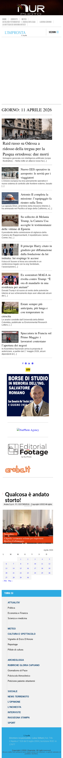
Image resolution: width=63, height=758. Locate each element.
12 (49, 564)
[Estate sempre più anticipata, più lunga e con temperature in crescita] (10, 313)
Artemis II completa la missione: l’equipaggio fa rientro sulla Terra (36, 198)
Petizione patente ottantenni (21, 681)
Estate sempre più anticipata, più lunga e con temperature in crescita (25, 310)
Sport (11, 723)
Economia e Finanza (18, 613)
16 (28, 568)
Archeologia (16, 660)
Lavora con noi (46, 21)
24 (35, 573)
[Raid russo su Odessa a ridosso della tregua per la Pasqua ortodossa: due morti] (27, 139)
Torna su (8, 593)
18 (42, 568)
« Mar (5, 580)
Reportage (13, 644)
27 (6, 577)
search (42, 32)
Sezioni (52, 32)
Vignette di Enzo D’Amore (20, 639)
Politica (11, 608)
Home (4, 19)
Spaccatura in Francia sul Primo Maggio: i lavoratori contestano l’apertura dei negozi (26, 339)
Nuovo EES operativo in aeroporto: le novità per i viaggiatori (36, 173)
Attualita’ (14, 602)
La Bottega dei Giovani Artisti (14, 24)
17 (35, 568)
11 (42, 564)
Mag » (10, 580)
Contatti (14, 19)
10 (35, 564)
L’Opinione (14, 702)
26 (49, 573)
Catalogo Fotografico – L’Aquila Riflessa (18, 21)
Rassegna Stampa (19, 717)
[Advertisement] (31, 70)
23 (28, 573)
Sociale (12, 691)
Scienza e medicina (17, 618)
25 (42, 573)
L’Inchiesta (14, 707)
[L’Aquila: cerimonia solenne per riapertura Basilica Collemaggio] (28, 527)
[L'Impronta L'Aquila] (16, 33)
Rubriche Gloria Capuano (23, 665)
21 (13, 573)
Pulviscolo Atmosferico (19, 675)
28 (13, 577)
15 (21, 568)
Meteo (24, 19)
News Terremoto (18, 696)
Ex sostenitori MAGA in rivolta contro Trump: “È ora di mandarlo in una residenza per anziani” (26, 281)
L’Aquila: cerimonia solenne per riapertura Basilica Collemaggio (23, 539)
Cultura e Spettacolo (21, 634)
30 (28, 577)
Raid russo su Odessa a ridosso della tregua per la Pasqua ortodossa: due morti (26, 148)
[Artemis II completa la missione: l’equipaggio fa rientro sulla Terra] (10, 203)
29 (21, 577)
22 (21, 573)
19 (49, 568)
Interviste (14, 712)
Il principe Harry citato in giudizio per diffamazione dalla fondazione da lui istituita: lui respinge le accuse (27, 252)
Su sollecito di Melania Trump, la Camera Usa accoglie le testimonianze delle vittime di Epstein (26, 223)
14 (13, 568)
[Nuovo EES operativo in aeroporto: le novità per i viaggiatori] (10, 178)
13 (6, 568)
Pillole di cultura (15, 649)
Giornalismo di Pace (17, 670)
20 (6, 573)
